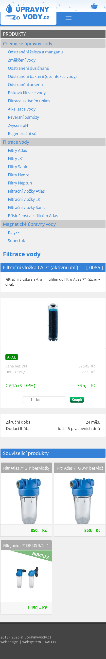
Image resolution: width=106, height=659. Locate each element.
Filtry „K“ (15, 158)
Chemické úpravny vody (27, 43)
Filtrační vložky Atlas (26, 191)
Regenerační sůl (22, 133)
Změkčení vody (21, 60)
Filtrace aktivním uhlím (29, 101)
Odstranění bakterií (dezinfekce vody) (42, 76)
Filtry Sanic (18, 166)
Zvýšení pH (18, 125)
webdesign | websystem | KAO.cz (28, 641)
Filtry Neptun (20, 183)
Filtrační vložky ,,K (24, 199)
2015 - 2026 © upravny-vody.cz (25, 637)
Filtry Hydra (18, 175)
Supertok (16, 240)
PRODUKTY (14, 34)
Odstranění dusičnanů (28, 68)
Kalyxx (13, 232)
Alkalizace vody (21, 109)
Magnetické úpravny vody (29, 224)
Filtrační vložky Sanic (27, 207)
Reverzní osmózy (23, 117)
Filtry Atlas (17, 150)
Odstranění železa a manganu (35, 52)
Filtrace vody (16, 142)
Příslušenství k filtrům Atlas (33, 215)
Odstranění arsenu (25, 84)
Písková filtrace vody (27, 92)
